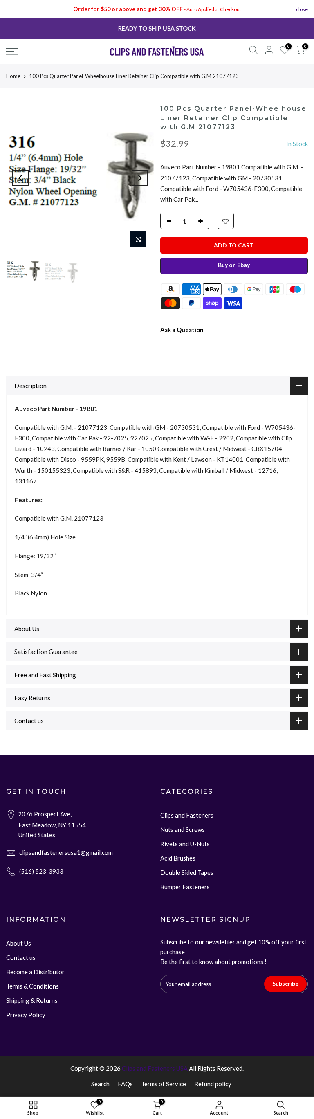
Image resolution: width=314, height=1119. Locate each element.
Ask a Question (182, 329)
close (302, 9)
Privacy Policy (25, 1014)
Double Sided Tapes (186, 872)
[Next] (140, 178)
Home (13, 76)
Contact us (21, 957)
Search (100, 1084)
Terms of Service (163, 1084)
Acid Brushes (177, 858)
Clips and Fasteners (186, 815)
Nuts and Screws (182, 829)
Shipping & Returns (32, 1000)
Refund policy (212, 1084)
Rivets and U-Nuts (185, 843)
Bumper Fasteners (185, 886)
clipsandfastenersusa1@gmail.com (66, 852)
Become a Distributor (35, 971)
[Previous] (20, 178)
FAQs (125, 1084)
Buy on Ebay (234, 264)
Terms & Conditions (32, 986)
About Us (18, 943)
